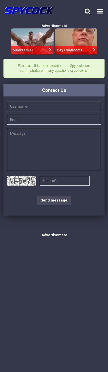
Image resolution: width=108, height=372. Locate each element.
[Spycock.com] (31, 10)
